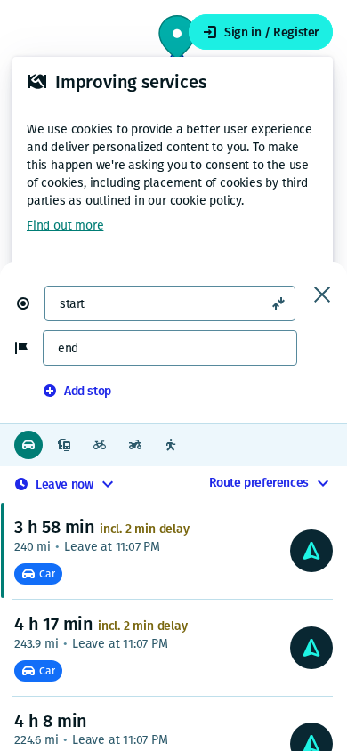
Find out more (65, 225)
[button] (30, 303)
